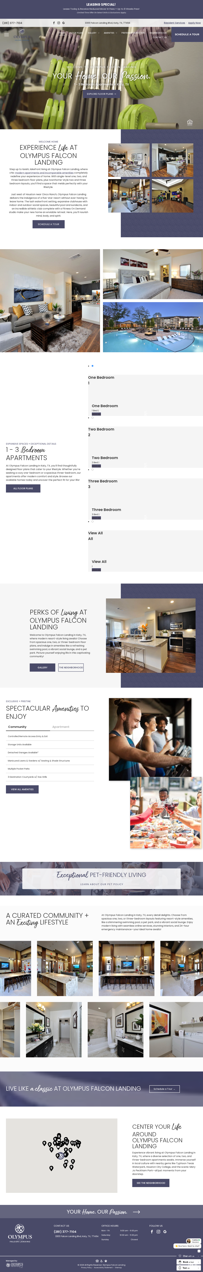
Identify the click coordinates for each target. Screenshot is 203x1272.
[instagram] (59, 23)
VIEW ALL (96, 414)
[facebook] (54, 23)
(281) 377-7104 (12, 23)
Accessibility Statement (103, 1267)
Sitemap (118, 1267)
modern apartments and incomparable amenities (44, 172)
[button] (60, 1156)
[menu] (6, 35)
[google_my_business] (63, 23)
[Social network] (97, 1261)
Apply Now (194, 23)
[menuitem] (61, 33)
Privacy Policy (86, 1267)
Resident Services (174, 23)
